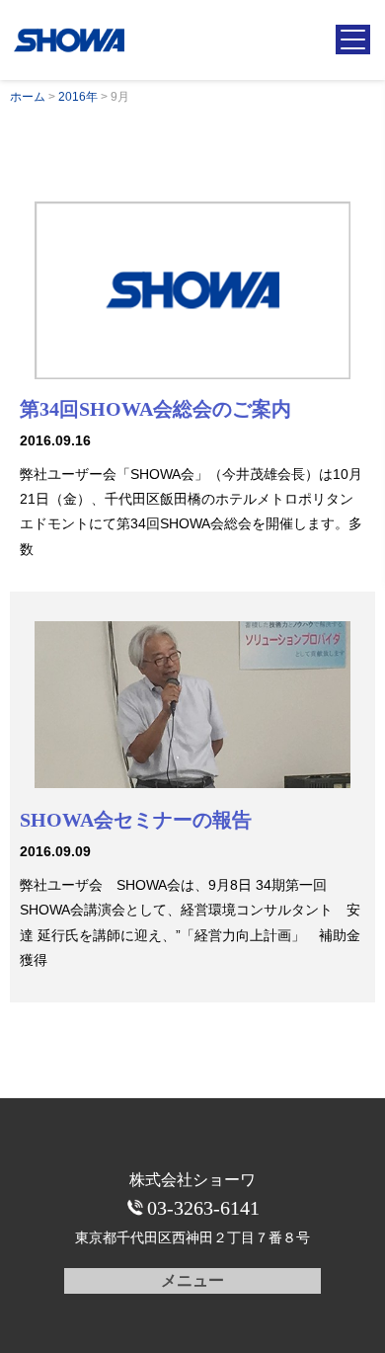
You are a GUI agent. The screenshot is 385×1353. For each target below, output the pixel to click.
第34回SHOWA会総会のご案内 (155, 409)
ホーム (27, 97)
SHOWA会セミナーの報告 (136, 820)
